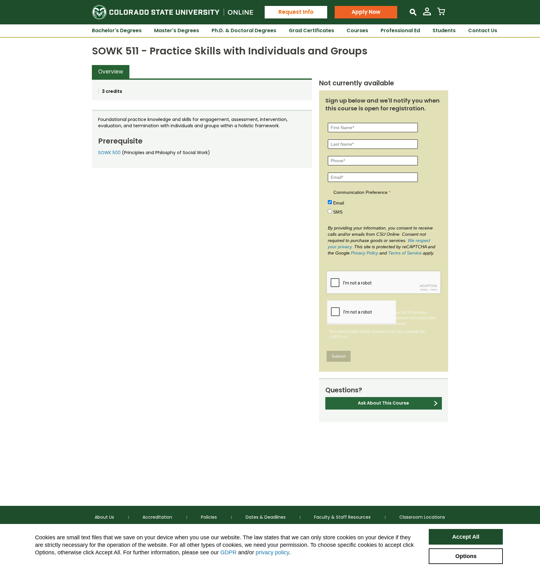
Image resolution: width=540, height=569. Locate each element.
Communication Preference (360, 192)
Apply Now (366, 12)
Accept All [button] (465, 537)
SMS (337, 211)
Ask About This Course (383, 403)
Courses (357, 30)
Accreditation (157, 517)
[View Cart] (441, 14)
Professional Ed (400, 30)
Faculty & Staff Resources (342, 517)
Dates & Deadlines (266, 517)
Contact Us (482, 30)
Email (338, 202)
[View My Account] (427, 14)
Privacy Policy (364, 252)
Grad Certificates (311, 30)
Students (444, 30)
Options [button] (466, 556)
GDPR (228, 552)
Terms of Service (405, 252)
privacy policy (272, 552)
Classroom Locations (422, 517)
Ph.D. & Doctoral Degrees (244, 30)
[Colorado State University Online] (172, 12)
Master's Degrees (176, 30)
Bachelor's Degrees (117, 30)
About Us (104, 517)
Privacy (424, 289)
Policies (209, 517)
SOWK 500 (109, 152)
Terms (433, 289)
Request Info (295, 12)
